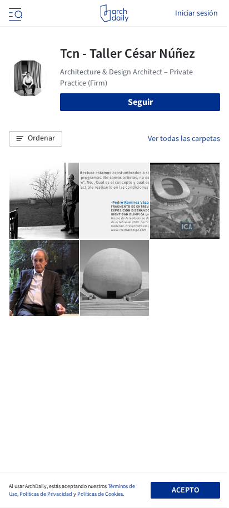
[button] (35, 139)
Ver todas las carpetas (184, 138)
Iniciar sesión (196, 13)
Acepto (185, 490)
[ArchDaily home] (114, 13)
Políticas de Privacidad (45, 494)
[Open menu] (14, 13)
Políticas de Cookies (100, 494)
